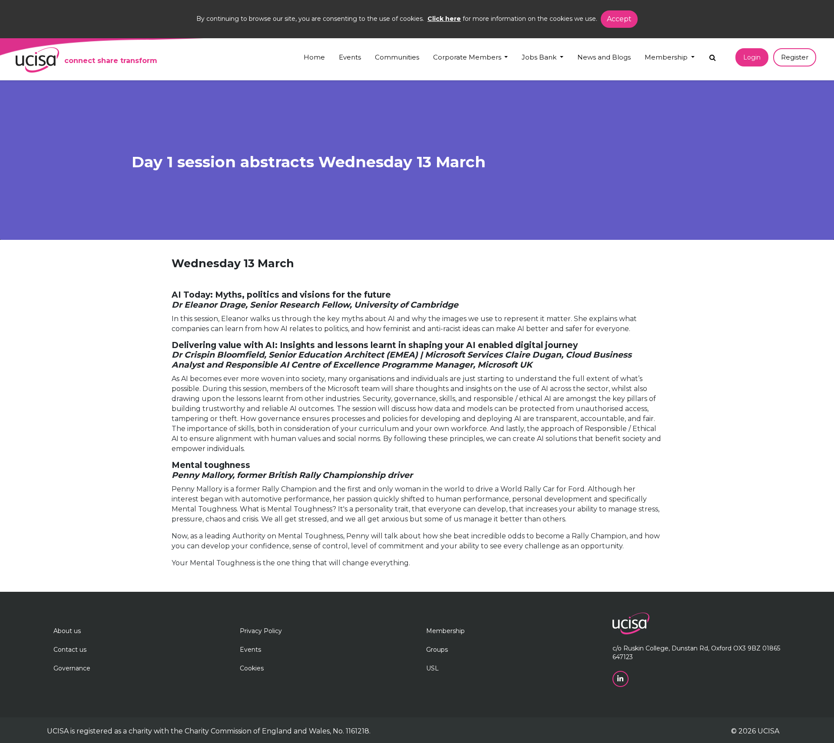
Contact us (69, 649)
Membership (445, 631)
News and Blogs (604, 57)
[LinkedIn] (621, 678)
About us (67, 631)
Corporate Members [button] (468, 57)
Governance (71, 668)
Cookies (252, 668)
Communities (397, 57)
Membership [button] (667, 57)
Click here (444, 19)
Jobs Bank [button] (540, 57)
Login (752, 57)
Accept (619, 19)
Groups (437, 649)
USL (432, 668)
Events (350, 57)
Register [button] (794, 57)
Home (314, 57)
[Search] (712, 55)
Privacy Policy (261, 631)
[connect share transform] (37, 60)
